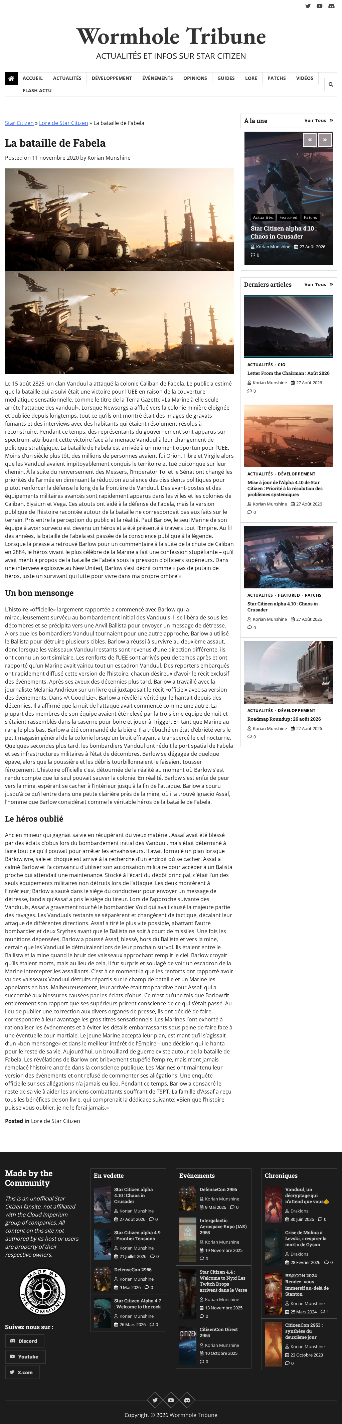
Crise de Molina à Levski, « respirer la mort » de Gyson (306, 1238)
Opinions (195, 78)
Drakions (299, 1211)
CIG (282, 365)
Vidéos (304, 78)
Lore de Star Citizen (63, 123)
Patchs (277, 78)
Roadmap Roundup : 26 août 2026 (284, 719)
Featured (289, 217)
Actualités (67, 78)
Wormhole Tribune (171, 35)
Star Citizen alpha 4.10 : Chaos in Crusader (284, 232)
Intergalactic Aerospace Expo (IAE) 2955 (223, 1226)
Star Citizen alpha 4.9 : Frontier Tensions (137, 1235)
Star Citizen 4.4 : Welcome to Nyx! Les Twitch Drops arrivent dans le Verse (223, 1281)
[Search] (330, 84)
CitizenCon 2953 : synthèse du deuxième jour (304, 1331)
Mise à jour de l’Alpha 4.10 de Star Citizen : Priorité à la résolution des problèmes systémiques (285, 488)
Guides (226, 78)
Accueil (33, 78)
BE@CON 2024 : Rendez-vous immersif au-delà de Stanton (307, 1284)
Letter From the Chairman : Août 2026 (288, 373)
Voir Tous (315, 120)
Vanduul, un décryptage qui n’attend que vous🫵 (307, 1195)
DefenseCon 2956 (133, 1269)
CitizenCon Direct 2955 (219, 1332)
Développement (112, 78)
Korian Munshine (109, 157)
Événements (157, 78)
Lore (251, 78)
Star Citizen (19, 123)
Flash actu (37, 90)
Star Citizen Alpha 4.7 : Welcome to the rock (137, 1303)
